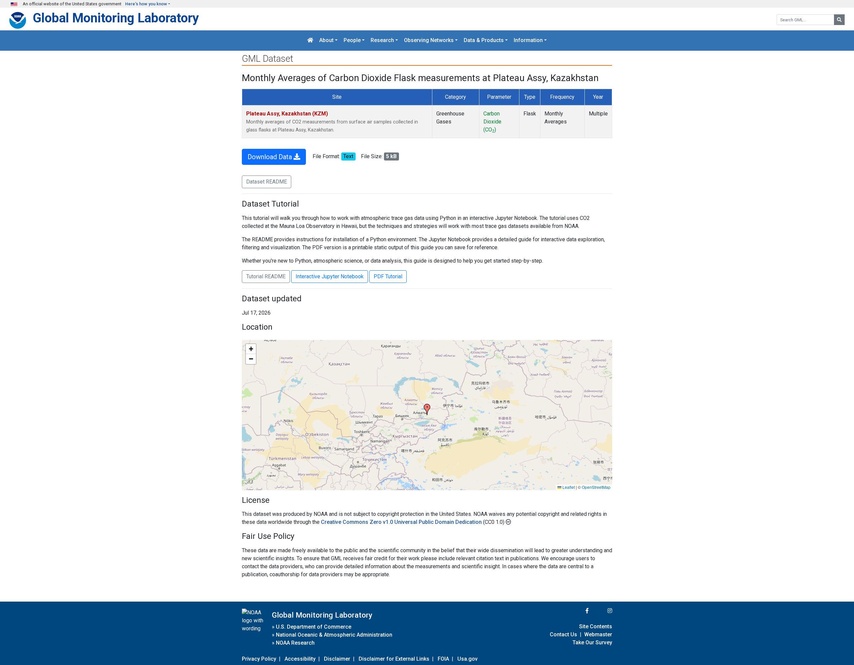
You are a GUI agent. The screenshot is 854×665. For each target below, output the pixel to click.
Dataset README (266, 182)
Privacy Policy (259, 659)
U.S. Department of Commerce (313, 627)
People (352, 40)
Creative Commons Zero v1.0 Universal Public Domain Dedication (402, 522)
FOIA (443, 659)
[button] (427, 409)
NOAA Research (295, 643)
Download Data (271, 157)
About (326, 40)
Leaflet (568, 487)
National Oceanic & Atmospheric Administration (334, 635)
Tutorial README (266, 276)
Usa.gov (467, 659)
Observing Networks (429, 40)
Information (528, 40)
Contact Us (563, 634)
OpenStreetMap (596, 487)
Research (382, 40)
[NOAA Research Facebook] (578, 610)
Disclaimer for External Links (394, 659)
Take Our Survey (592, 642)
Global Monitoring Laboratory (116, 17)
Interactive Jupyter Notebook (330, 276)
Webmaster (598, 634)
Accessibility (300, 659)
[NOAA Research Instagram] (601, 610)
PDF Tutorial (388, 276)
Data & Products (484, 40)
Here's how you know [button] (146, 3)
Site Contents (595, 626)
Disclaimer (337, 659)
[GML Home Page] (310, 40)
